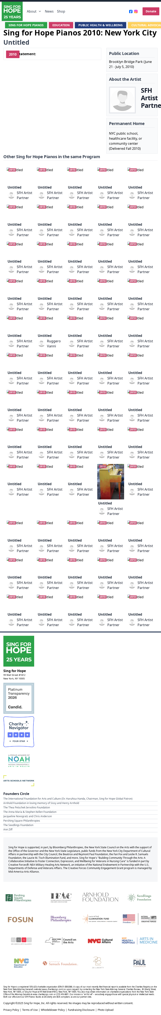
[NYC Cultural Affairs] (100, 941)
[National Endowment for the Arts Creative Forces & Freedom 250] (140, 919)
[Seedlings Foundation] (140, 897)
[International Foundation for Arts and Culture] (61, 897)
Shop (61, 11)
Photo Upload (105, 1010)
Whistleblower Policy (53, 1010)
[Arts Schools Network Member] (18, 780)
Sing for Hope (14, 670)
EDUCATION (61, 25)
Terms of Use (30, 1010)
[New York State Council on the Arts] (61, 941)
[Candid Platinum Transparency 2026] (18, 698)
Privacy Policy (11, 1010)
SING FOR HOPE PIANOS (26, 25)
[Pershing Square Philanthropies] (21, 897)
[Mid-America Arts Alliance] (21, 941)
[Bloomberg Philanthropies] (61, 919)
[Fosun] (21, 919)
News (49, 11)
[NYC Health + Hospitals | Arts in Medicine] (140, 941)
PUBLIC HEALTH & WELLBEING (100, 25)
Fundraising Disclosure (81, 1010)
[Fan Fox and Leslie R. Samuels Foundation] (61, 962)
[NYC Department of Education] (21, 962)
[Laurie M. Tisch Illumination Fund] (100, 919)
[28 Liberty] (100, 962)
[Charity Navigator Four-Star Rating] (18, 731)
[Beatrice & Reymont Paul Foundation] (140, 962)
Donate (151, 11)
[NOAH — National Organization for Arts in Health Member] (18, 761)
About (31, 11)
